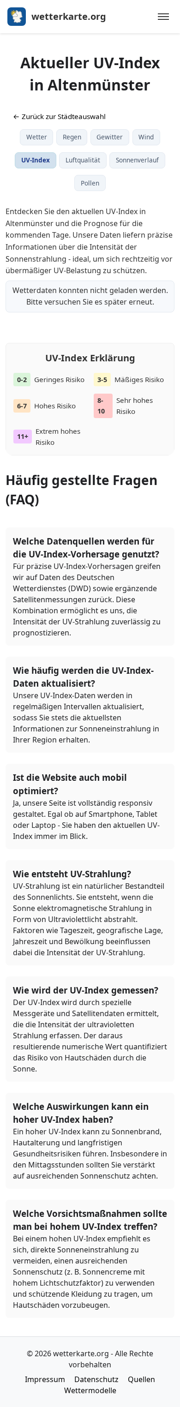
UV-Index (35, 160)
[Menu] (163, 16)
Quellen (141, 1379)
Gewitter (109, 136)
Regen (72, 136)
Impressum (45, 1379)
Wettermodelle (90, 1390)
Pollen (90, 183)
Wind (146, 136)
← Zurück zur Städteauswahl (59, 116)
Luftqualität (83, 160)
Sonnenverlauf (137, 160)
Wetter (36, 136)
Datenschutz (96, 1379)
